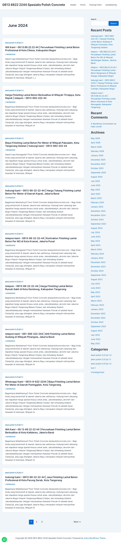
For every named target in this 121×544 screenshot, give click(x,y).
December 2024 (98, 211)
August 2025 (96, 177)
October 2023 (97, 271)
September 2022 (98, 326)
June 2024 (95, 236)
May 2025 (95, 189)
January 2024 (97, 258)
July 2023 (95, 283)
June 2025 (95, 185)
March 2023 (96, 301)
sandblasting (111, 5)
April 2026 (95, 142)
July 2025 (95, 181)
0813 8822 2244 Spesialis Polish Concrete (33, 5)
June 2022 (95, 339)
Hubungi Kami (95, 5)
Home (82, 5)
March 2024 (96, 249)
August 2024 (96, 228)
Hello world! (96, 126)
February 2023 (97, 305)
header (73, 5)
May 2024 (95, 241)
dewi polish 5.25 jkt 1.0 (101, 355)
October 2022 (97, 322)
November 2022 (98, 318)
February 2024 (97, 254)
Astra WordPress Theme (95, 538)
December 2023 (98, 262)
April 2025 (95, 194)
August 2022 (96, 330)
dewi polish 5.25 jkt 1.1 (14, 43)
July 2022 (95, 335)
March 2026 (96, 147)
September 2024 (98, 224)
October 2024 (97, 219)
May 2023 (95, 292)
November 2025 (98, 164)
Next (77, 521)
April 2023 (95, 296)
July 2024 (95, 232)
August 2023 (96, 279)
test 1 (93, 368)
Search (93, 19)
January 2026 (97, 155)
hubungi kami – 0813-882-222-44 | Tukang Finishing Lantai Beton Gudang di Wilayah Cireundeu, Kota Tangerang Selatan (103, 42)
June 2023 (95, 288)
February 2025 (97, 202)
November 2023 (98, 266)
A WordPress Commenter (102, 124)
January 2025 (97, 207)
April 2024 (95, 245)
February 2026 (97, 151)
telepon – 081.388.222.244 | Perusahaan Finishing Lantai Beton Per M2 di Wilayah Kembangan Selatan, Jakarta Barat (103, 57)
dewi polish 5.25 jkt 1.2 (14, 90)
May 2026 (95, 138)
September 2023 (98, 275)
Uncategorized (97, 372)
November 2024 (98, 215)
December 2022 (98, 313)
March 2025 (96, 198)
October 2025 (97, 168)
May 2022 (95, 343)
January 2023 (97, 309)
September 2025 (98, 172)
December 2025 (98, 159)
